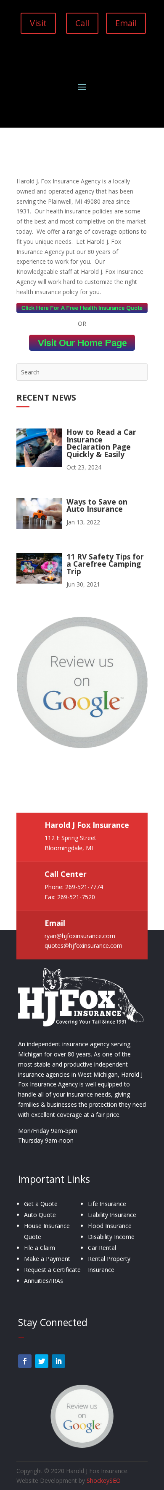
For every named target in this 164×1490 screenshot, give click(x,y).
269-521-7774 (84, 887)
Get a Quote (41, 1204)
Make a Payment (47, 1259)
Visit (38, 23)
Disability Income (111, 1237)
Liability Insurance (112, 1215)
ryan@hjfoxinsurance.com (80, 936)
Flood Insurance (110, 1226)
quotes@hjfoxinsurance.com (83, 946)
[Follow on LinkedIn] (58, 1361)
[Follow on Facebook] (25, 1361)
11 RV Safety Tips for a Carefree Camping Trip (105, 563)
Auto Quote (40, 1215)
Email (126, 23)
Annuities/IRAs (43, 1281)
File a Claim (39, 1248)
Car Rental (102, 1248)
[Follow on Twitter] (41, 1361)
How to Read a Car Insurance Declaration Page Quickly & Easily (101, 443)
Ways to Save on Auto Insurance (96, 505)
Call (82, 23)
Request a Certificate (52, 1270)
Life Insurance (107, 1204)
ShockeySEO (104, 1480)
